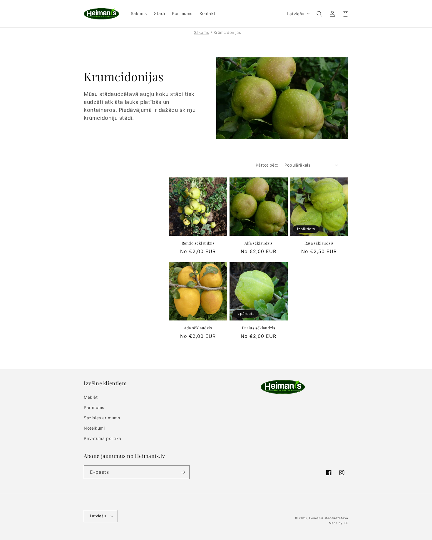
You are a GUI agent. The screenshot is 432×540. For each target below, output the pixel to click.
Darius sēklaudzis (258, 327)
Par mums (94, 407)
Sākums (201, 32)
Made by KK (338, 523)
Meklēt (91, 397)
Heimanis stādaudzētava (328, 518)
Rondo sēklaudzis (198, 243)
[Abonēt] (182, 472)
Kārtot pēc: (267, 164)
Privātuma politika (102, 438)
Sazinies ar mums (102, 417)
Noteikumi (94, 428)
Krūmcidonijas (227, 32)
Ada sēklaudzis (198, 327)
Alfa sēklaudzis (259, 243)
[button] (298, 14)
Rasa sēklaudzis (319, 243)
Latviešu (98, 516)
